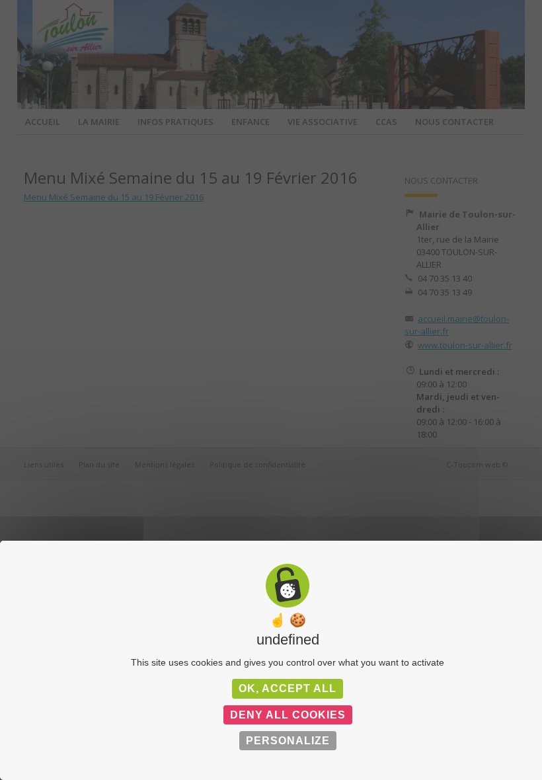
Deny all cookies (288, 715)
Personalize (288, 740)
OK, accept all (287, 688)
